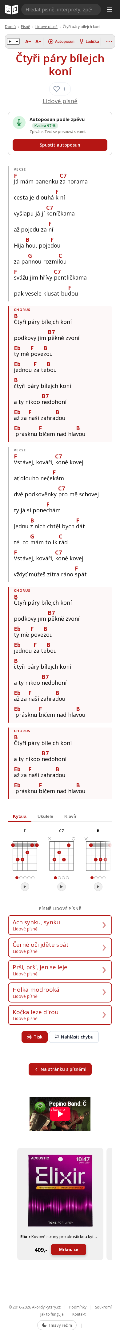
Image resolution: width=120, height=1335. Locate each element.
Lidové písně (46, 26)
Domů (10, 26)
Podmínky (77, 1307)
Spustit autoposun (60, 145)
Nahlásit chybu (77, 1037)
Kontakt (79, 1314)
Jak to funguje (52, 1314)
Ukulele (45, 816)
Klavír (70, 816)
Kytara (19, 816)
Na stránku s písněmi (63, 1069)
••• (109, 41)
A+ (38, 41)
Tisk (38, 1037)
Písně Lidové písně (60, 908)
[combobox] (61, 9)
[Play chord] (25, 886)
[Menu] (109, 9)
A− (28, 41)
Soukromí (103, 1307)
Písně (25, 26)
